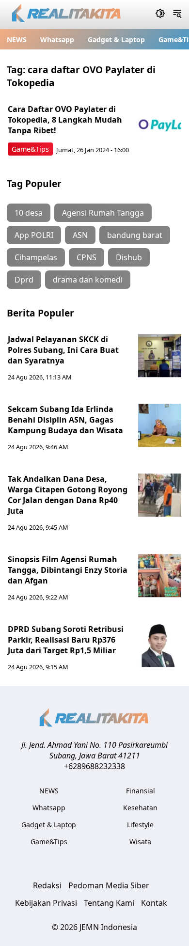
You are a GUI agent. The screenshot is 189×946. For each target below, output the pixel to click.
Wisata (140, 841)
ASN (80, 235)
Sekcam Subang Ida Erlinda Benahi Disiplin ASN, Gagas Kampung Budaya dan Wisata (65, 420)
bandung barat (134, 235)
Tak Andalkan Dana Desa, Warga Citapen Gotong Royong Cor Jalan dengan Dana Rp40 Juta (67, 494)
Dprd (24, 279)
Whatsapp (57, 39)
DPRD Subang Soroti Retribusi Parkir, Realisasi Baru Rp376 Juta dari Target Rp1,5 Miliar (66, 640)
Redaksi (47, 885)
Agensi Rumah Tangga (103, 212)
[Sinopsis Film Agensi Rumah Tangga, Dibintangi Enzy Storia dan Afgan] (160, 576)
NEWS (17, 39)
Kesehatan (140, 807)
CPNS (86, 257)
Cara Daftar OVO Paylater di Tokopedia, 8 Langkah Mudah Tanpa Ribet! (65, 120)
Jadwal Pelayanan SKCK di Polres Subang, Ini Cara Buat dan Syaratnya (63, 350)
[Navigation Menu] (177, 14)
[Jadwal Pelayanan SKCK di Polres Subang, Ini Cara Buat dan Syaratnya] (160, 356)
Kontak (154, 903)
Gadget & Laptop (116, 39)
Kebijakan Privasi (46, 903)
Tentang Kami (109, 903)
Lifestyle (140, 824)
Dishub (129, 257)
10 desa (29, 212)
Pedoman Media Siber (108, 885)
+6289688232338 (94, 766)
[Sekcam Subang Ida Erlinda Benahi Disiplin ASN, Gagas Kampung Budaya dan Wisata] (160, 425)
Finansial (140, 790)
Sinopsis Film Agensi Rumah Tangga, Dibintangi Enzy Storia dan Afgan (67, 570)
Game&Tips (30, 149)
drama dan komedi (88, 279)
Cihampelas (36, 257)
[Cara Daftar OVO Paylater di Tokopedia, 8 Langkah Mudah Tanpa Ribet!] (160, 125)
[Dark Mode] (160, 14)
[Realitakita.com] (67, 14)
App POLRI (34, 235)
